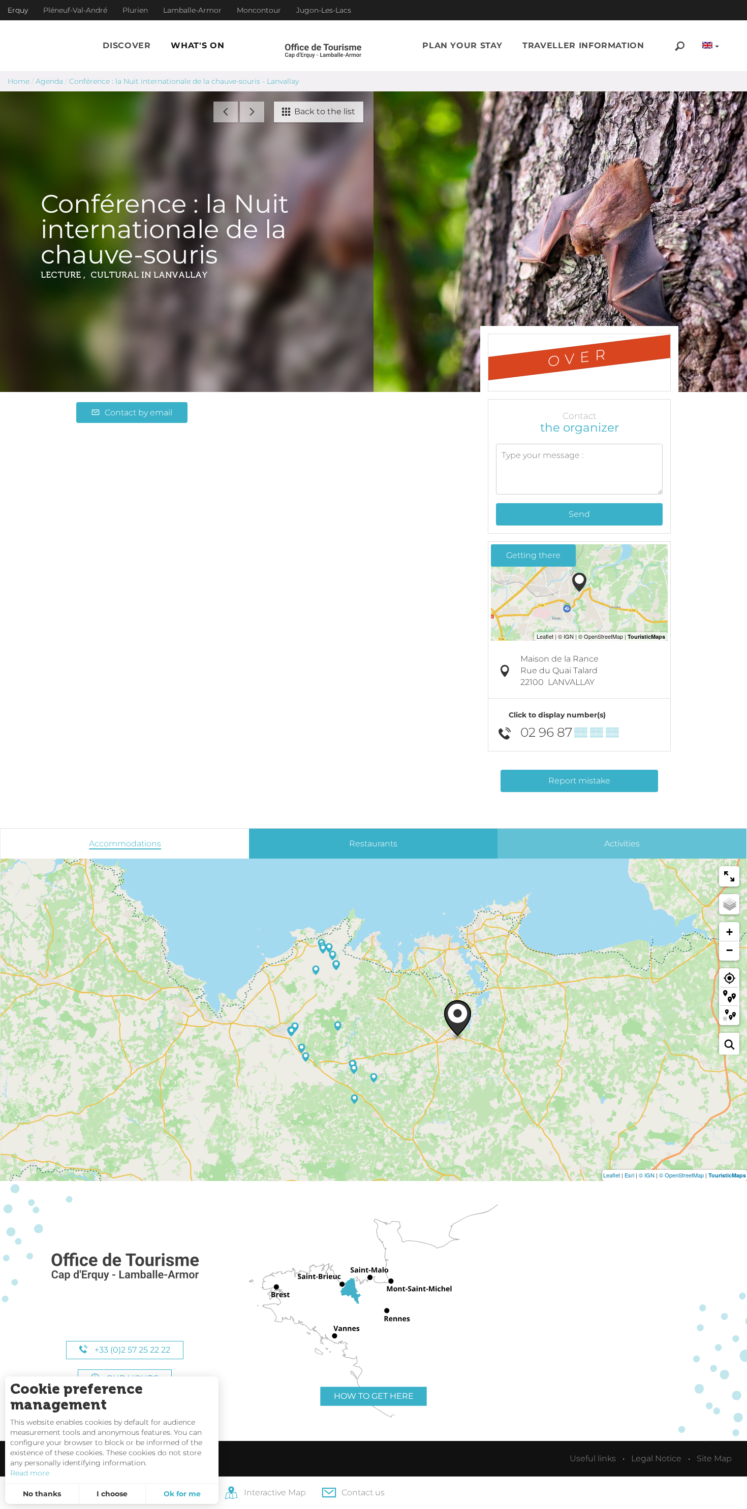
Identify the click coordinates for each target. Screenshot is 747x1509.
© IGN (647, 1175)
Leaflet (611, 1175)
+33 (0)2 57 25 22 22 (131, 1350)
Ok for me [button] (182, 1493)
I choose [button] (112, 1493)
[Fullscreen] (729, 876)
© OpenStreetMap (681, 1175)
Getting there (533, 555)
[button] (126, 46)
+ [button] (729, 932)
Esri (629, 1175)
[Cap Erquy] (124, 1267)
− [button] (729, 950)
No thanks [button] (42, 1493)
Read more (29, 1473)
